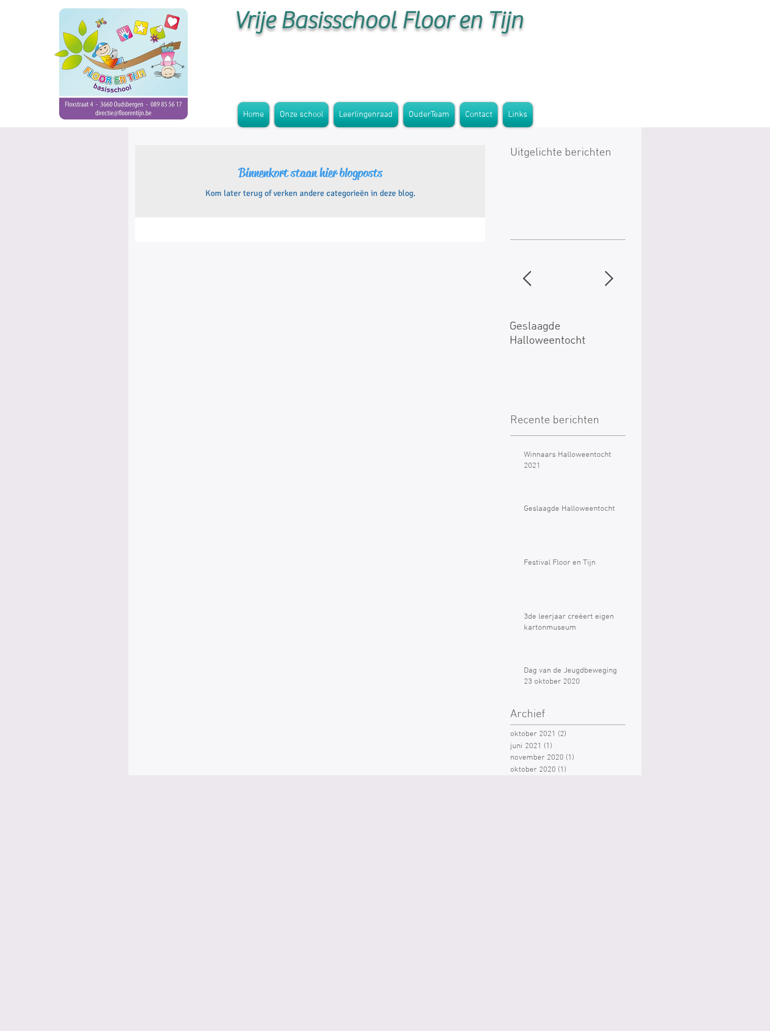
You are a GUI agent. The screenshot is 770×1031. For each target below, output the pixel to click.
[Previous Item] (527, 279)
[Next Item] (608, 279)
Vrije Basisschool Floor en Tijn (378, 20)
